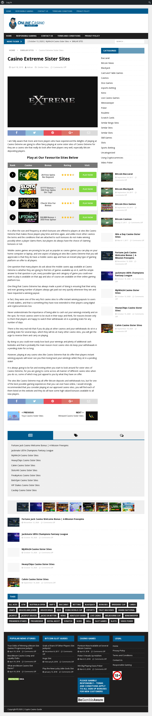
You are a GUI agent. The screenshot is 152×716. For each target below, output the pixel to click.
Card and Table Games (112, 73)
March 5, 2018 (85, 659)
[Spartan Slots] (28, 203)
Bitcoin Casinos (123, 219)
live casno (95, 615)
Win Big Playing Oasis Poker (90, 665)
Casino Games (88, 638)
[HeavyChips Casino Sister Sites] (107, 310)
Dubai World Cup (73, 610)
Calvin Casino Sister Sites (128, 325)
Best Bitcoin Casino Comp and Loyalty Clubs (21, 657)
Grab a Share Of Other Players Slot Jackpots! (58, 647)
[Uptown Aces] (28, 217)
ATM (23, 604)
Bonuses (103, 604)
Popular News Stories (22, 638)
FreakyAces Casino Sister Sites (26, 475)
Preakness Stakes (18, 621)
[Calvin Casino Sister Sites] (107, 328)
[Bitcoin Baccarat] (107, 177)
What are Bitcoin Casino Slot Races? (20, 666)
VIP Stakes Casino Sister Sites (25, 485)
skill (88, 621)
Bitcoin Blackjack (124, 189)
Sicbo (79, 621)
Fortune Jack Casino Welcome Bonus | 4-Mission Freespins (126, 255)
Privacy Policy (83, 11)
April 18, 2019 (17, 67)
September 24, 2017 (125, 177)
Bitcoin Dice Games (125, 204)
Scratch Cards (107, 117)
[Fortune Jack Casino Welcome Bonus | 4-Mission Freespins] (107, 255)
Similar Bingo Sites (110, 122)
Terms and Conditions (62, 11)
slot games (101, 621)
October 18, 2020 (124, 279)
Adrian (30, 67)
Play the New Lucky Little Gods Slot (58, 668)
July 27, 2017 (122, 222)
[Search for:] (129, 41)
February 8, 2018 (51, 662)
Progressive (37, 621)
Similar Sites (43, 67)
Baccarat (105, 58)
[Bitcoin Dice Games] (107, 207)
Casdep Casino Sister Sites (24, 490)
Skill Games (106, 137)
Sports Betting (108, 147)
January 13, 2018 (51, 672)
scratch (68, 621)
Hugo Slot (47, 658)
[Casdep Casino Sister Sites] (115, 507)
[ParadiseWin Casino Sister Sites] (128, 507)
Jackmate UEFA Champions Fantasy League (129, 274)
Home (8, 11)
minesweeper (131, 615)
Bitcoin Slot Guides (56, 638)
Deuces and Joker (27, 610)
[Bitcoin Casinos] (107, 222)
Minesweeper (107, 102)
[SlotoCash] (28, 189)
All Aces (13, 604)
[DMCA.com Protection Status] (16, 679)
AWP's (52, 604)
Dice (59, 610)
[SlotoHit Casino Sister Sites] (62, 507)
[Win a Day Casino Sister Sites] (107, 237)
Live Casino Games (110, 97)
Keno (103, 92)
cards (133, 604)
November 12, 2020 (125, 261)
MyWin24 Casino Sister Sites (127, 291)
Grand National (126, 610)
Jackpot (13, 615)
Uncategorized (108, 152)
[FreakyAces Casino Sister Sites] (75, 507)
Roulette (105, 112)
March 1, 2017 (122, 240)
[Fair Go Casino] (28, 175)
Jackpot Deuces (29, 615)
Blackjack (105, 67)
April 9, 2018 (84, 651)
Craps (12, 610)
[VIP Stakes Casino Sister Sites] (102, 507)
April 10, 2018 (15, 651)
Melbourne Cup (113, 615)
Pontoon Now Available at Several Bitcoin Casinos (93, 647)
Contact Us (43, 11)
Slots (103, 142)
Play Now (88, 175)
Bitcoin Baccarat (124, 173)
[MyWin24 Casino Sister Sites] (107, 293)
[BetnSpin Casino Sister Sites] (89, 507)
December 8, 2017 (52, 651)
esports (90, 610)
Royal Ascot (53, 621)
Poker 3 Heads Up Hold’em (90, 655)
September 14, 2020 (125, 329)
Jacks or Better (48, 615)
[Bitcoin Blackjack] (107, 192)
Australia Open (37, 604)
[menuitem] (2, 2)
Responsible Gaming (24, 11)
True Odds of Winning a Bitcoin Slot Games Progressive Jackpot (23, 647)
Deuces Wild (47, 610)
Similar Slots (107, 132)
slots (114, 621)
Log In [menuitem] (9, 2)
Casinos (105, 77)
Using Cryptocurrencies (112, 157)
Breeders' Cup (118, 604)
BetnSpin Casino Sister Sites (24, 480)
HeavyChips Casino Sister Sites (128, 309)
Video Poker (107, 162)
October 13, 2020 (124, 296)
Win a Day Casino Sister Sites (127, 235)
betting (77, 604)
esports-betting (108, 87)
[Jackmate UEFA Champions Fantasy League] (107, 275)
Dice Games (107, 83)
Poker (104, 107)
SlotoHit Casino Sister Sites (24, 470)
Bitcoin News (107, 63)
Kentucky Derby (78, 615)
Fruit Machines (106, 610)
